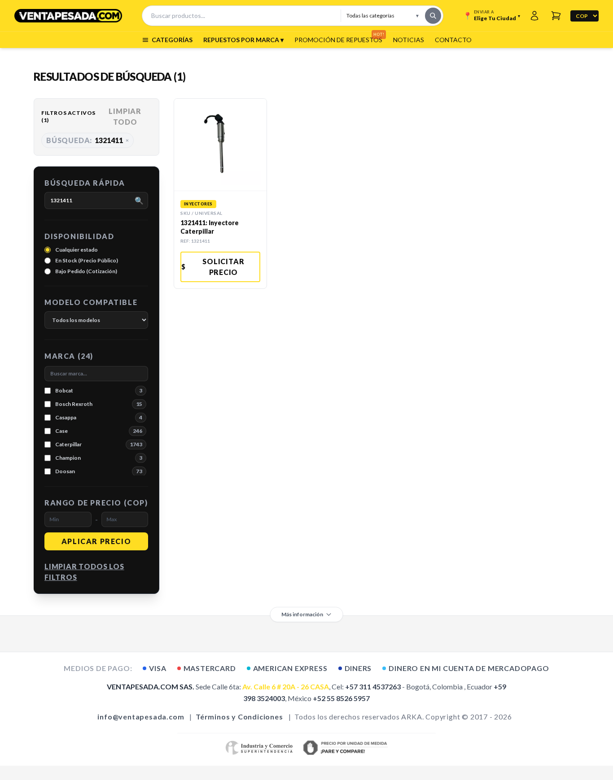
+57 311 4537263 (373, 686)
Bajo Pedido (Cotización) (86, 271)
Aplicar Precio (96, 541)
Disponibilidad (79, 236)
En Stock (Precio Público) (86, 260)
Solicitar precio (213, 266)
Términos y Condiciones (239, 716)
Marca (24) (68, 356)
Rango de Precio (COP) (96, 502)
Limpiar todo (125, 116)
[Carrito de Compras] (556, 16)
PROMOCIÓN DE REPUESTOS (338, 39)
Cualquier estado (76, 249)
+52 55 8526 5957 (341, 698)
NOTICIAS (408, 40)
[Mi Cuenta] (534, 16)
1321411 (87, 140)
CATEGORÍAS (172, 40)
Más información (302, 614)
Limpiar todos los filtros (84, 571)
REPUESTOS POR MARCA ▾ (243, 40)
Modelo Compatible (90, 302)
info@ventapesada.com (140, 716)
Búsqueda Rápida (84, 183)
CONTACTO (453, 40)
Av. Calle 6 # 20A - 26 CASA (285, 686)
